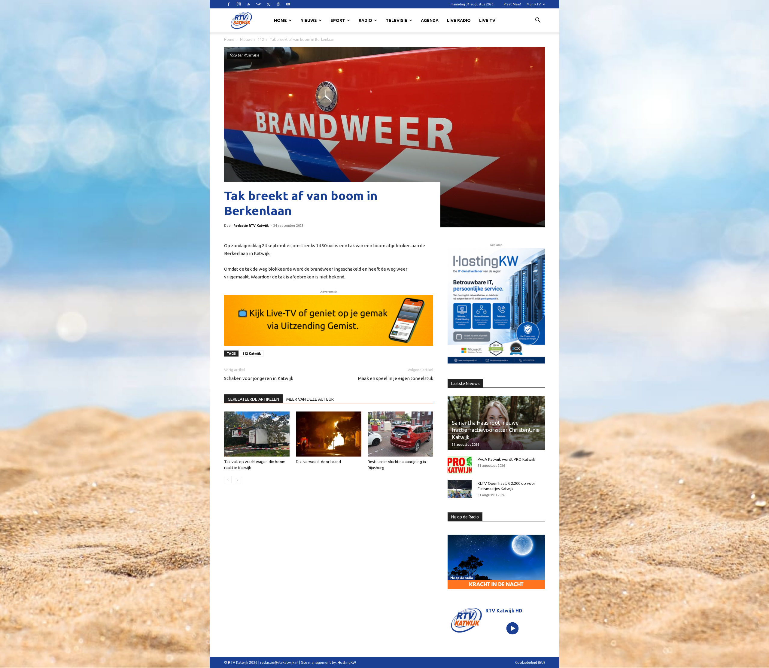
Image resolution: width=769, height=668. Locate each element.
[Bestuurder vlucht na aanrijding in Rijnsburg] (400, 434)
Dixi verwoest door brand (318, 462)
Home (280, 20)
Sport (337, 20)
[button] (537, 21)
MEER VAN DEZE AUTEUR (310, 399)
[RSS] (248, 4)
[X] (268, 4)
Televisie (396, 20)
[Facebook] (228, 4)
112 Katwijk (251, 353)
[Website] (278, 4)
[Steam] (258, 4)
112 (261, 39)
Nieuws (308, 20)
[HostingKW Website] (496, 307)
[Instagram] (238, 4)
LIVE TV (487, 20)
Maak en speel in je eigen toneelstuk (395, 378)
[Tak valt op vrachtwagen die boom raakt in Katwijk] (257, 434)
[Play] (512, 628)
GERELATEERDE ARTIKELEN (253, 399)
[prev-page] (228, 479)
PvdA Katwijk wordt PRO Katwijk (506, 459)
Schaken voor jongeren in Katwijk (258, 378)
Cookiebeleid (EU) (530, 662)
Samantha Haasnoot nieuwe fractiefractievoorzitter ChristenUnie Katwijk (496, 430)
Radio (365, 20)
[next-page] (237, 479)
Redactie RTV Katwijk (251, 225)
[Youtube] (288, 4)
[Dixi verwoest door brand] (328, 434)
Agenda (430, 20)
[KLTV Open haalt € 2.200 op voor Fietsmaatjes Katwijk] (460, 489)
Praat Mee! (512, 4)
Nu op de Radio (465, 517)
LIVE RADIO (459, 20)
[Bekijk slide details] (328, 320)
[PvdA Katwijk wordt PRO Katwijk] (460, 465)
